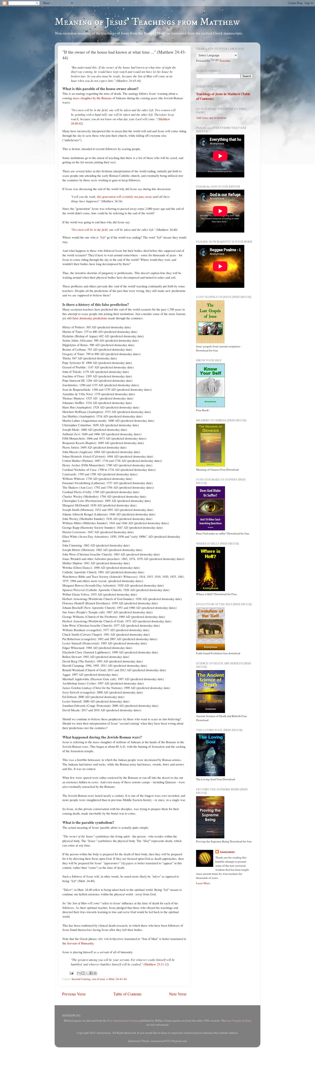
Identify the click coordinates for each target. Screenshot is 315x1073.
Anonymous (227, 852)
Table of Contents (127, 993)
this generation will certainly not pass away (124, 196)
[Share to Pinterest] (95, 973)
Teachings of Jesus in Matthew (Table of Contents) (223, 96)
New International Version (123, 1020)
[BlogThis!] (83, 973)
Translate (224, 61)
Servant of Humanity (80, 943)
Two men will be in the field (89, 229)
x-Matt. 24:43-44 (116, 979)
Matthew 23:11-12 (156, 964)
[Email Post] (71, 973)
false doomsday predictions (89, 318)
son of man (98, 979)
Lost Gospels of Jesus (238, 1020)
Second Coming (81, 979)
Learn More (203, 883)
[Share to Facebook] (91, 973)
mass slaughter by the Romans (92, 98)
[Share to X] (87, 973)
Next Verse (177, 993)
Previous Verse (74, 993)
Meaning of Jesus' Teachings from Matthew (147, 21)
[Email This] (79, 973)
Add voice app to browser (211, 118)
